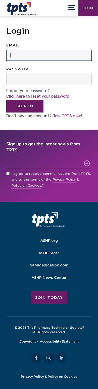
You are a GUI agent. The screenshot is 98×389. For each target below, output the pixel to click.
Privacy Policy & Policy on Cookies (49, 376)
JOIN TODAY (49, 297)
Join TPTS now (67, 116)
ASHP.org (49, 240)
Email (13, 45)
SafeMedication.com (49, 265)
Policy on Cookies (26, 185)
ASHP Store (49, 253)
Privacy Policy (64, 179)
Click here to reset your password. (38, 96)
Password (19, 69)
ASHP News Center (49, 277)
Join (88, 8)
